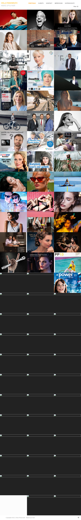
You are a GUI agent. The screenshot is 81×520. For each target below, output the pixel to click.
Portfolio (32, 3)
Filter (75, 6)
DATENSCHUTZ (69, 3)
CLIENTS (41, 3)
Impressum (58, 3)
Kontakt (49, 3)
